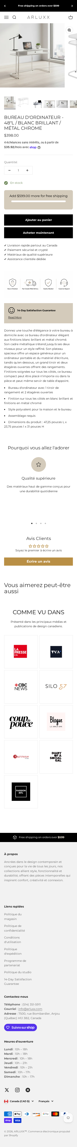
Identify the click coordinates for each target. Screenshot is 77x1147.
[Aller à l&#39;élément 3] (36, 104)
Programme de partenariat (15, 963)
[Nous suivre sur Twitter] (7, 1090)
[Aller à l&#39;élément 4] (49, 104)
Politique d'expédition (13, 951)
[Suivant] (72, 6)
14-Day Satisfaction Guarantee (18, 981)
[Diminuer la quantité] (9, 170)
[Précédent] (5, 6)
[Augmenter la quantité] (27, 170)
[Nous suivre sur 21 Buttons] (28, 1090)
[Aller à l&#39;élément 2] (23, 102)
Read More (15, 317)
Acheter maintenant (38, 233)
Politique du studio (17, 972)
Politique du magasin (13, 916)
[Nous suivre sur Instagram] (17, 1090)
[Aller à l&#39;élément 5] (62, 104)
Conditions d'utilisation (12, 940)
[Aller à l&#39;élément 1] (10, 102)
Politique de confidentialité (14, 928)
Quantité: (10, 162)
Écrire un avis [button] (38, 561)
